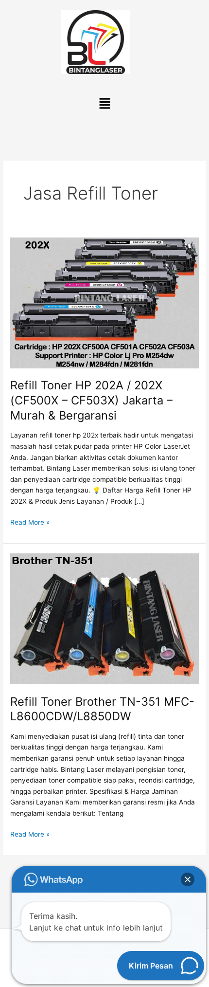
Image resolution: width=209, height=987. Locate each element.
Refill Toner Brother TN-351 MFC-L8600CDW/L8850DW (102, 709)
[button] (104, 103)
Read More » (30, 521)
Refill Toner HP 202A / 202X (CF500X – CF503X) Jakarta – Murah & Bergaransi (91, 400)
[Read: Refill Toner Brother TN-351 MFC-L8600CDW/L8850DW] (104, 618)
